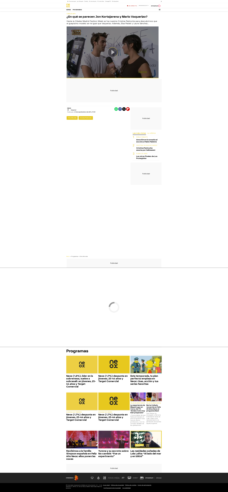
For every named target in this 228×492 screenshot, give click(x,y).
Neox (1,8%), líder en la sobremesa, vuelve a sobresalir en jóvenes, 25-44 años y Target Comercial (81, 381)
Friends (86, 1)
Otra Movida (72, 118)
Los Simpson (80, 1)
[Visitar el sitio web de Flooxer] (159, 478)
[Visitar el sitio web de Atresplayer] (150, 478)
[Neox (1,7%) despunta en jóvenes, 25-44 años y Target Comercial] (114, 365)
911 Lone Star (100, 1)
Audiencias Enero (105, 412)
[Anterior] (67, 1)
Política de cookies (130, 485)
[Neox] (77, 6)
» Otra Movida (83, 256)
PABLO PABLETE (142, 137)
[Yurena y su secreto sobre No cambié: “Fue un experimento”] (114, 440)
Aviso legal (106, 485)
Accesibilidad (126, 488)
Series (68, 10)
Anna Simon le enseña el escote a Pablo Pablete (146, 141)
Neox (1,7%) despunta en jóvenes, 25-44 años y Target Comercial (113, 379)
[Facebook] (68, 110)
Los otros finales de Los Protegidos (146, 157)
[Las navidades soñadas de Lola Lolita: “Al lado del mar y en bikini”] (146, 440)
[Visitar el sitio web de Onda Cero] (129, 478)
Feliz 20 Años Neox (137, 403)
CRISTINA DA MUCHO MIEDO (146, 145)
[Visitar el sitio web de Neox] (104, 478)
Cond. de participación (144, 485)
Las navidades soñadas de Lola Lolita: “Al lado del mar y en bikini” (145, 454)
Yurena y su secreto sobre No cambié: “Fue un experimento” (113, 454)
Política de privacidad (117, 485)
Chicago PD (108, 1)
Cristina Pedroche (86, 118)
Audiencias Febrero (74, 412)
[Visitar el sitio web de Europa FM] (135, 478)
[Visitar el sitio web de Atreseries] (123, 478)
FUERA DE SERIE (141, 154)
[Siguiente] (161, 1)
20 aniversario (72, 1)
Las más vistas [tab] (139, 133)
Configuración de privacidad (112, 488)
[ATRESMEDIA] (72, 478)
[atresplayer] (156, 5)
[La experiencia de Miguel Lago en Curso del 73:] (138, 396)
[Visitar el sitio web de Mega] (117, 478)
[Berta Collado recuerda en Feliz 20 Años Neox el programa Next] (154, 396)
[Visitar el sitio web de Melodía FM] (141, 478)
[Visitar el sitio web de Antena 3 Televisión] (92, 478)
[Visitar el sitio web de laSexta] (98, 478)
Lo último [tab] (151, 133)
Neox (68, 256)
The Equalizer (115, 1)
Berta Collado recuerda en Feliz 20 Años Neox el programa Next (153, 408)
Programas (77, 10)
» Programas (74, 256)
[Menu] (159, 9)
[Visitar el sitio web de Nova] (110, 478)
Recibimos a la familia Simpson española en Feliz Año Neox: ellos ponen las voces (81, 455)
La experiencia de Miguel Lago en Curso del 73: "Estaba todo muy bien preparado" (137, 409)
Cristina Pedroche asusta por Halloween (145, 149)
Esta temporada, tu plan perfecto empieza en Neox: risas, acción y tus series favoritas (144, 380)
